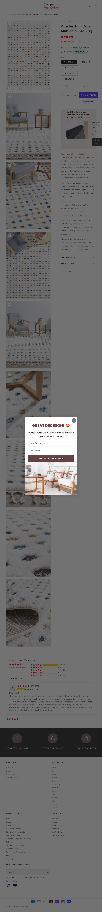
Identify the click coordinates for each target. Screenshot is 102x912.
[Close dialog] (74, 420)
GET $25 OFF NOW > (51, 458)
